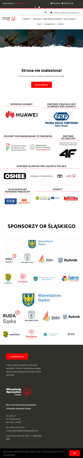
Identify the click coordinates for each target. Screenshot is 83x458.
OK (74, 453)
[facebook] (35, 7)
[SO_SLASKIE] (9, 17)
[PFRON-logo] (16, 144)
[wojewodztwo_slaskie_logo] (41, 293)
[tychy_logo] (51, 332)
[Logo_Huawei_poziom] (21, 110)
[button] (72, 3)
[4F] (68, 149)
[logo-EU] (48, 197)
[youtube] (39, 7)
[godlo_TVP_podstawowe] (11, 199)
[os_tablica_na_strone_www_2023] (41, 236)
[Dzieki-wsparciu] (71, 197)
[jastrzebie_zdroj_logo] (31, 311)
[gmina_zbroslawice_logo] (11, 331)
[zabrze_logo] (71, 332)
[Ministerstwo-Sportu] (40, 145)
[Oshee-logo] (15, 174)
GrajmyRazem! (21, 3)
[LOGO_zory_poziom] (51, 311)
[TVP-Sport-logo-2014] (24, 200)
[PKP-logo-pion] (61, 112)
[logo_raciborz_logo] (31, 327)
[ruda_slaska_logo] (11, 311)
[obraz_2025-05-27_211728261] (71, 315)
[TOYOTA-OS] (66, 175)
